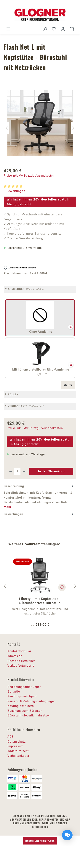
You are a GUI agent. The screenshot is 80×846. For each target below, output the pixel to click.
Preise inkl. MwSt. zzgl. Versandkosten (29, 175)
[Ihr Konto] (62, 29)
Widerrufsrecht (18, 751)
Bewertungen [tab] (13, 514)
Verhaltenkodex (18, 756)
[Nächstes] (73, 128)
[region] (40, 128)
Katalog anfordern (20, 706)
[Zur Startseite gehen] (40, 14)
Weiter (68, 385)
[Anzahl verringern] (11, 471)
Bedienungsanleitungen (24, 687)
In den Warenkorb (51, 471)
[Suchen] (45, 29)
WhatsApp (14, 656)
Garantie (13, 691)
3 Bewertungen (14, 191)
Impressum (15, 746)
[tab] (39, 497)
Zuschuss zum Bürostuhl (25, 711)
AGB (10, 736)
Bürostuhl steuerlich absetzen (28, 715)
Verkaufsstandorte (20, 665)
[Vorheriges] (6, 128)
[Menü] (8, 29)
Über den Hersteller (21, 661)
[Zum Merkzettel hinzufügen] (62, 587)
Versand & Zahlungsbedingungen (31, 701)
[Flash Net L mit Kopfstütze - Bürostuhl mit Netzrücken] (40, 123)
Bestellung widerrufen (40, 840)
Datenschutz (16, 741)
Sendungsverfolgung (22, 696)
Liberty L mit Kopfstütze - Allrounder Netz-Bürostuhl (40, 601)
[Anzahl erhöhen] (24, 471)
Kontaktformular (19, 651)
